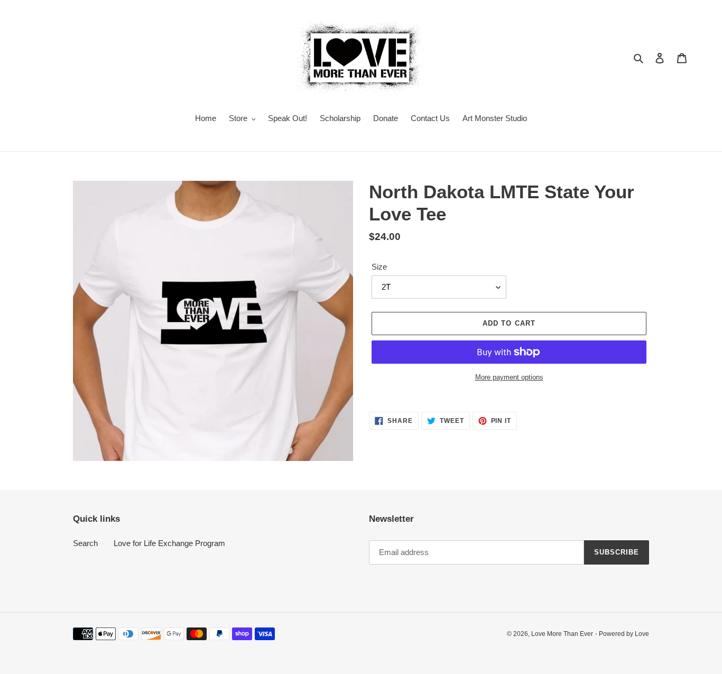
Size (379, 266)
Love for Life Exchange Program (169, 543)
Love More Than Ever (562, 634)
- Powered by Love (622, 634)
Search (85, 543)
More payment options (509, 377)
